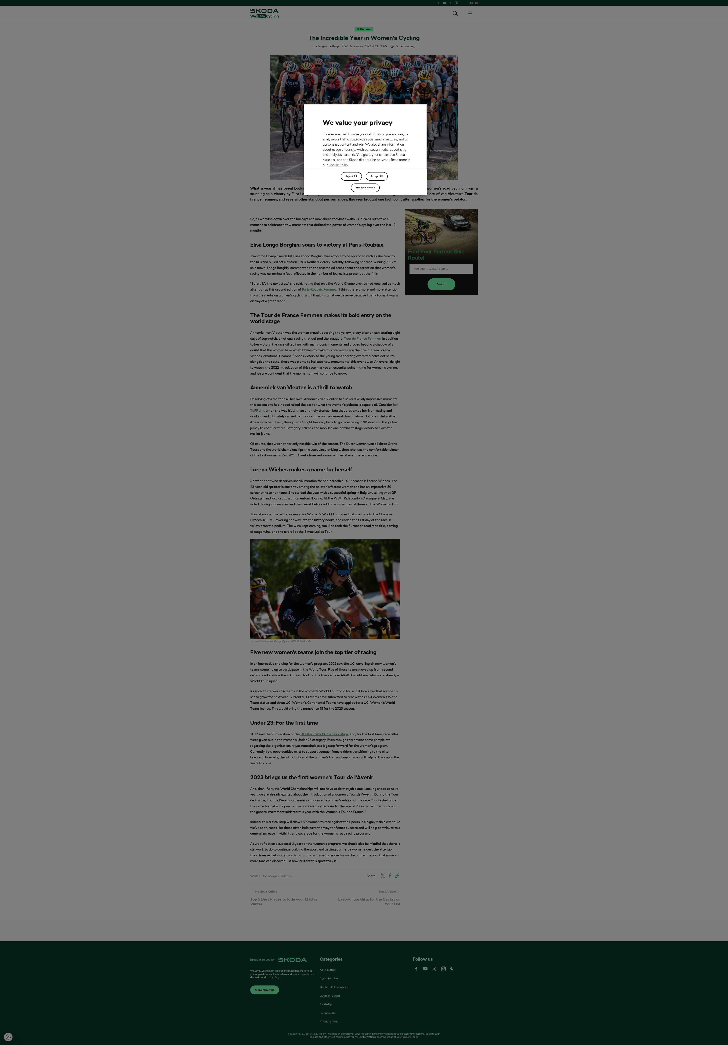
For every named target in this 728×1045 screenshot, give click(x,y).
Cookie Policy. (339, 165)
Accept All (377, 176)
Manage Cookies (365, 187)
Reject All (351, 176)
